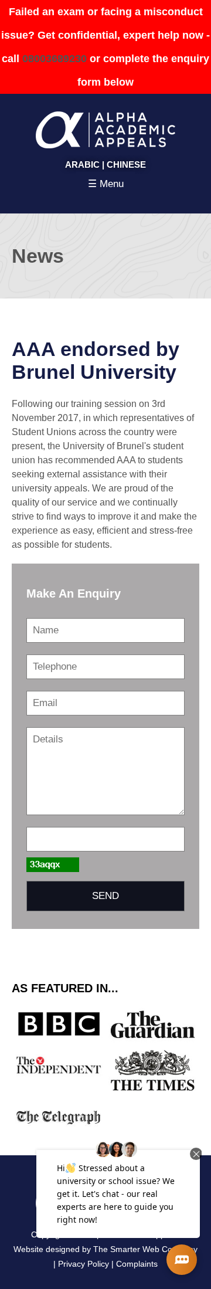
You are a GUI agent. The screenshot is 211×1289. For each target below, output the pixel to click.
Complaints (137, 1263)
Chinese (126, 164)
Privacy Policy (83, 1263)
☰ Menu (106, 183)
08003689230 (54, 59)
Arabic (82, 164)
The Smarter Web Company (145, 1249)
